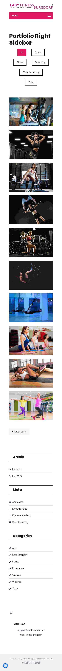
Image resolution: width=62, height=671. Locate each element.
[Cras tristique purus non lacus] (45, 104)
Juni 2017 (17, 470)
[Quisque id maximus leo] (45, 170)
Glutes (20, 62)
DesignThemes (32, 663)
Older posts (20, 432)
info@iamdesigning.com (31, 635)
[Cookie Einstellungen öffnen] (5, 667)
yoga (15, 588)
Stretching (40, 62)
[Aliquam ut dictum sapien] (45, 365)
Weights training (31, 72)
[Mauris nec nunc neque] (45, 398)
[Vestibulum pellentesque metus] (45, 300)
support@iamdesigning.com (31, 630)
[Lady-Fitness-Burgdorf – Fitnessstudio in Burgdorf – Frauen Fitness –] (31, 6)
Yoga (31, 82)
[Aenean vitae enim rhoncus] (45, 235)
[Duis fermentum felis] (45, 137)
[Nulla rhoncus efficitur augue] (45, 333)
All (22, 52)
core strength (19, 555)
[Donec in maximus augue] (45, 267)
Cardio (38, 52)
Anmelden (17, 502)
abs (14, 548)
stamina (16, 575)
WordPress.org (20, 522)
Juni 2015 (17, 476)
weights (16, 582)
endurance (18, 568)
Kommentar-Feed (21, 515)
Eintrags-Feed (19, 509)
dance (15, 561)
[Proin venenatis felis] (45, 202)
